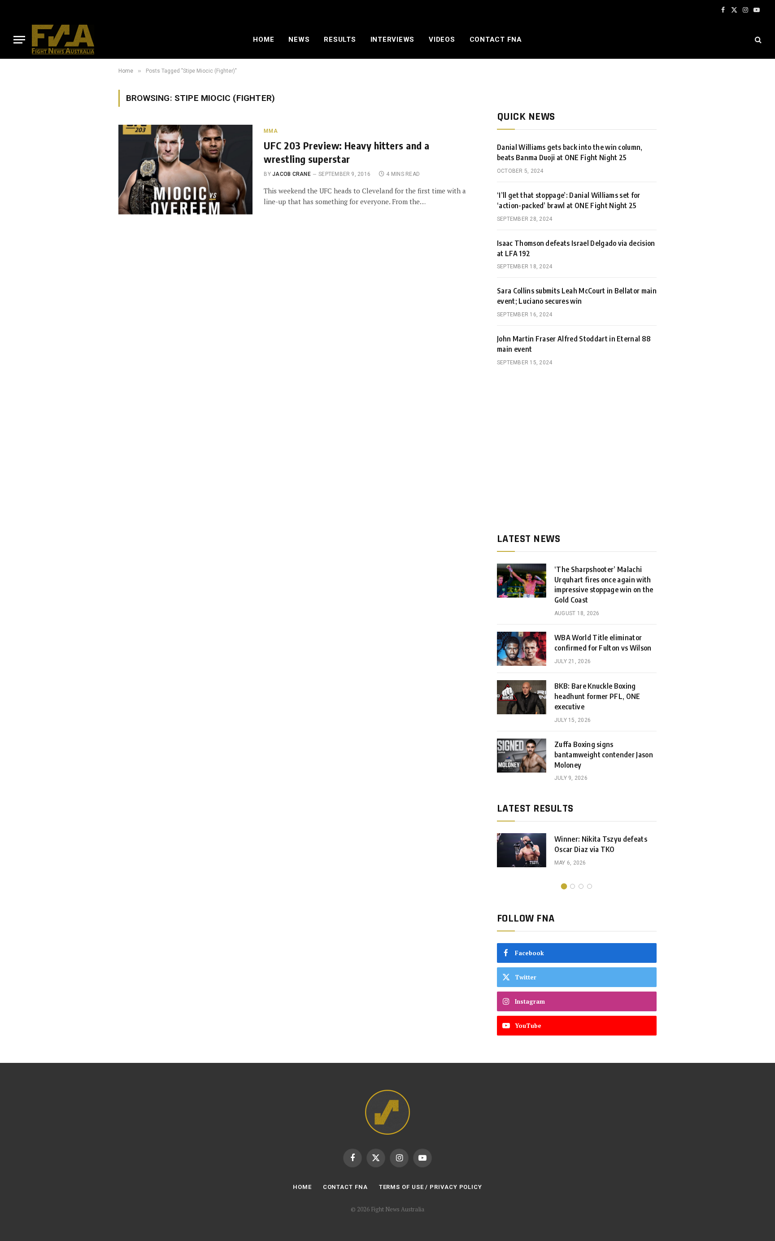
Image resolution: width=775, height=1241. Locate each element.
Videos (442, 39)
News (298, 39)
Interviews (392, 39)
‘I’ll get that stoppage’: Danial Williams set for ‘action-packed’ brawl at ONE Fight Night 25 (568, 200)
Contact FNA (496, 39)
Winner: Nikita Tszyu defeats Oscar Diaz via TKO (600, 844)
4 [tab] (589, 886)
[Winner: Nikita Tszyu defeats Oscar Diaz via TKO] (521, 850)
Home (263, 39)
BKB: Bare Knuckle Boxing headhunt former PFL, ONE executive (597, 696)
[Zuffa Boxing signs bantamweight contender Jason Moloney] (521, 755)
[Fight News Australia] (63, 39)
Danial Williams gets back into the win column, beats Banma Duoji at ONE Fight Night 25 (570, 152)
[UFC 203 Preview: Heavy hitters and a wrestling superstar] (185, 169)
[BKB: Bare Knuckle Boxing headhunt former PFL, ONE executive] (521, 697)
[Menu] (19, 40)
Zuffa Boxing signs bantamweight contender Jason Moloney (603, 754)
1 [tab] (564, 886)
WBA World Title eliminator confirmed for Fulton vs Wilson (603, 642)
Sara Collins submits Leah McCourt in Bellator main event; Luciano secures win (577, 296)
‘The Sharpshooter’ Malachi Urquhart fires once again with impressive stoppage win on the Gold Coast (603, 585)
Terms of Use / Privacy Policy (430, 1187)
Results (340, 39)
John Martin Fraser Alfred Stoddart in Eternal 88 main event (574, 344)
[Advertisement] (577, 449)
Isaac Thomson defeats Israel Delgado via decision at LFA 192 (576, 248)
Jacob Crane (291, 174)
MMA (271, 131)
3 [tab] (581, 886)
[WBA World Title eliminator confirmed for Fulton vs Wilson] (521, 649)
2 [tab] (572, 886)
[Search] (757, 40)
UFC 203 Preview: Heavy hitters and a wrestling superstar (346, 152)
